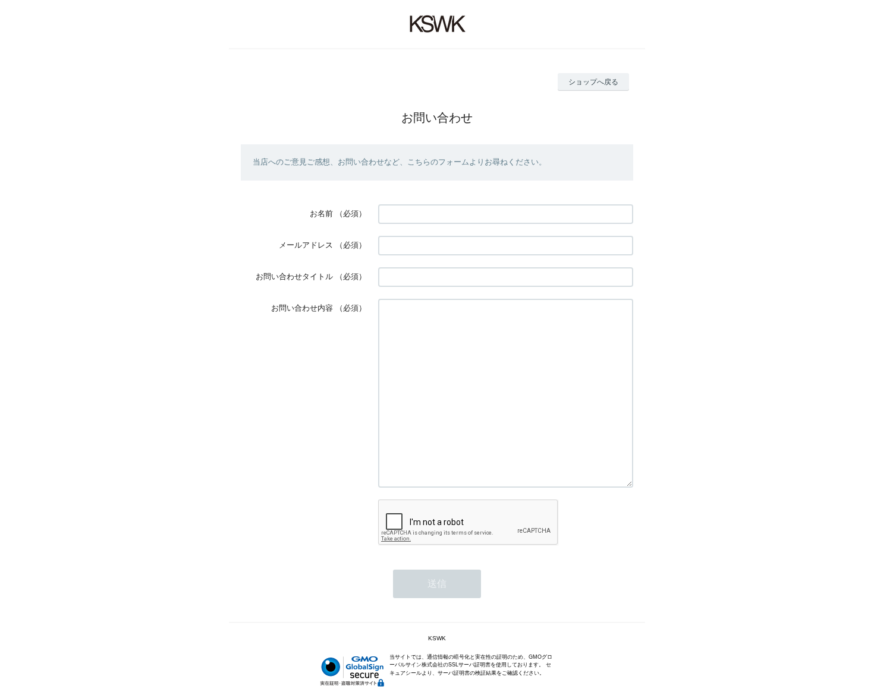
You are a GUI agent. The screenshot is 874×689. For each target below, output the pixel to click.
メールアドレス (306, 245)
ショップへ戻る (593, 82)
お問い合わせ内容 (302, 308)
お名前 (321, 213)
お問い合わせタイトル (294, 276)
